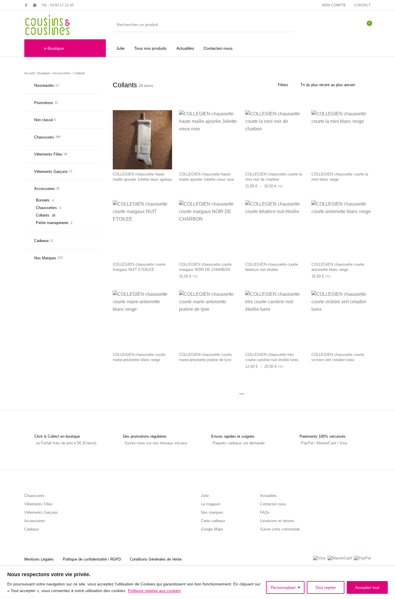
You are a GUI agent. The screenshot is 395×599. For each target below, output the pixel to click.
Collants (42, 215)
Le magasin (210, 504)
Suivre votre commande (280, 529)
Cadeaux (41, 241)
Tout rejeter (325, 587)
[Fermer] (388, 570)
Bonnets (43, 200)
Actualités (268, 495)
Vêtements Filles (48, 154)
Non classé (43, 120)
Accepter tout (367, 587)
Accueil (29, 73)
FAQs (265, 512)
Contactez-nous (273, 504)
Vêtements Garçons (51, 171)
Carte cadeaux (213, 521)
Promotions (43, 103)
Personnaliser (283, 587)
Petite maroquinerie (52, 223)
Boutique (44, 73)
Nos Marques (45, 258)
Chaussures (44, 137)
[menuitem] (334, 5)
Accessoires (62, 73)
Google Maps (212, 529)
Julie (205, 495)
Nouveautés (44, 85)
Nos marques (212, 512)
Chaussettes (46, 208)
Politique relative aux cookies (154, 590)
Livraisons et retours (277, 521)
